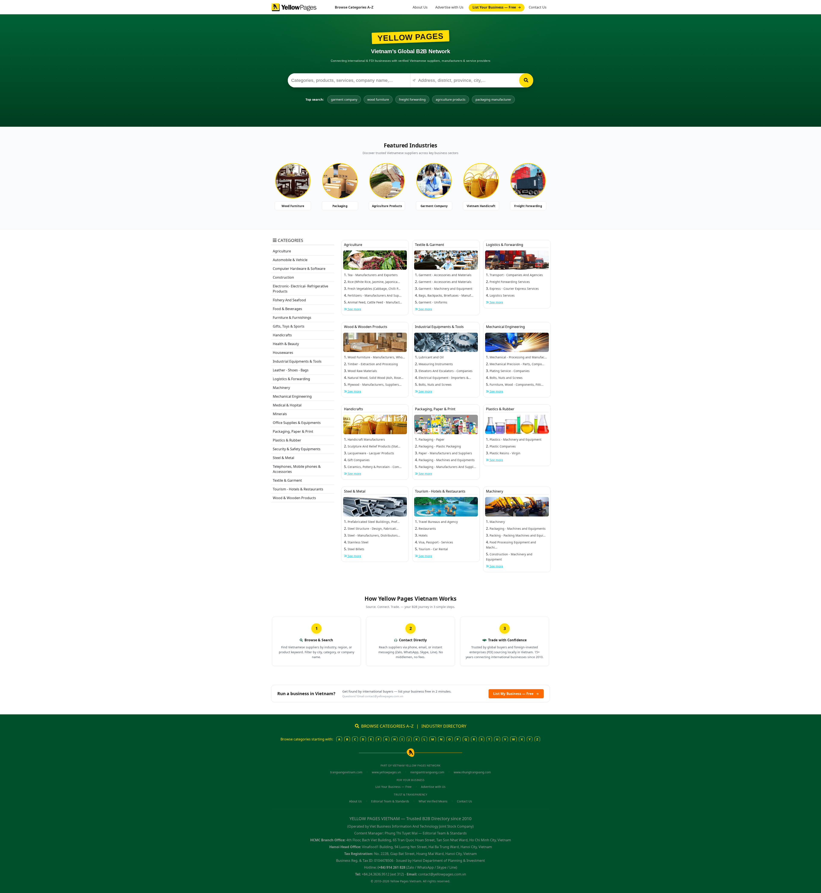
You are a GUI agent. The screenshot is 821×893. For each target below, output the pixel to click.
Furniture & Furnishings (292, 317)
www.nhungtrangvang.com (472, 772)
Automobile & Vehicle (290, 259)
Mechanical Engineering (292, 396)
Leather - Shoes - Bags (291, 370)
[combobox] (349, 80)
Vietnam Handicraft (481, 206)
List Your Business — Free (495, 7)
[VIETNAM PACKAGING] (340, 181)
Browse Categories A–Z (354, 7)
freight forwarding (412, 99)
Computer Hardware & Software (299, 268)
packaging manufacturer (493, 99)
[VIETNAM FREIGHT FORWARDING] (528, 181)
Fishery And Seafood (289, 300)
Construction (283, 277)
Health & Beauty (286, 343)
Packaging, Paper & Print (293, 431)
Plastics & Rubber (287, 440)
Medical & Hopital (287, 405)
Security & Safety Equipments (296, 449)
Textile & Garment (287, 480)
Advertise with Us (449, 7)
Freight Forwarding (528, 206)
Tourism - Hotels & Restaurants (298, 489)
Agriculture (282, 251)
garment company (344, 99)
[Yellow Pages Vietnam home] (294, 6)
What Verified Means (433, 801)
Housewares (283, 352)
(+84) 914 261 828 (391, 867)
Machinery (281, 387)
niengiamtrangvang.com (427, 772)
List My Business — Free (516, 693)
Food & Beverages (287, 308)
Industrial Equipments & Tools (297, 361)
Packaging (339, 206)
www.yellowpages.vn (386, 772)
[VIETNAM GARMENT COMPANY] (434, 181)
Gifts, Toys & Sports (288, 326)
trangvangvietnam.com (346, 772)
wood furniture (378, 99)
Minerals (280, 414)
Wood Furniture (293, 206)
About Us (420, 7)
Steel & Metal (283, 457)
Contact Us (537, 7)
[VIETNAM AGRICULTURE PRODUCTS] (387, 181)
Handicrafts (282, 335)
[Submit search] (526, 80)
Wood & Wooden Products (294, 498)
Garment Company (434, 206)
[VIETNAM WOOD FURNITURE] (293, 181)
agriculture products (450, 99)
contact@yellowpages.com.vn (384, 696)
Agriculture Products (387, 206)
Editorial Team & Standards (390, 801)
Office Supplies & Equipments (297, 422)
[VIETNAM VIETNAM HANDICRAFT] (481, 181)
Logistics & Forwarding (291, 379)
